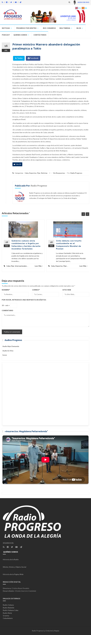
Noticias (6, 28)
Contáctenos (40, 35)
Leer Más (38, 266)
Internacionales (21, 266)
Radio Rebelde (8, 608)
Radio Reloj (7, 613)
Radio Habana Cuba (10, 610)
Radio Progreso (76, 173)
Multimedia (64, 28)
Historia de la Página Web (13, 574)
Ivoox (4, 355)
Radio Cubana (8, 605)
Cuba (26, 173)
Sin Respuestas (59, 173)
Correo (36, 290)
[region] (56, 16)
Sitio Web (66, 290)
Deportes (32, 173)
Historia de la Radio (11, 559)
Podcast (6, 35)
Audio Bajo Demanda (10, 346)
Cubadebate (8, 618)
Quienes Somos (20, 35)
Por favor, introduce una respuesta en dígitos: (24, 300)
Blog (79, 28)
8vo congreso (49, 28)
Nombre (6, 290)
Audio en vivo (7, 351)
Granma (6, 616)
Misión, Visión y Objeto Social (14, 567)
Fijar (38, 173)
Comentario (7, 310)
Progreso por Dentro (26, 28)
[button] (56, 16)
